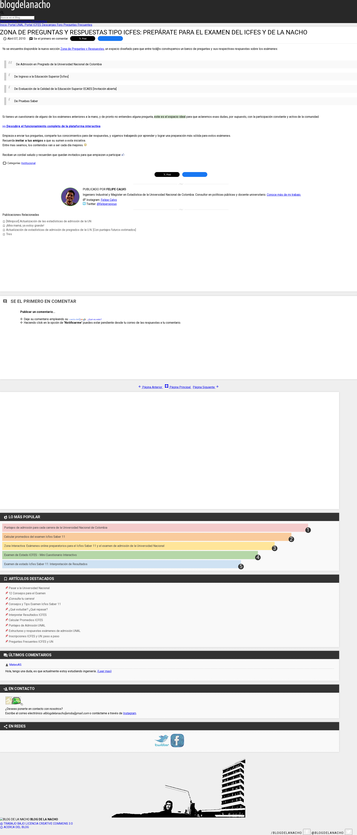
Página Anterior (150, 387)
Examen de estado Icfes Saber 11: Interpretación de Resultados (45, 564)
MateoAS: (15, 664)
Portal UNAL (16, 25)
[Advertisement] (181, 259)
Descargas (49, 25)
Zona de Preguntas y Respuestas (82, 49)
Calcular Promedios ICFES (26, 620)
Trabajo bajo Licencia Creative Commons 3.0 (36, 823)
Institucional (28, 163)
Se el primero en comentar (48, 38)
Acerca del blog (14, 827)
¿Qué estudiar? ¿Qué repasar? (28, 609)
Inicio (4, 25)
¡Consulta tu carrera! (22, 598)
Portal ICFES (33, 25)
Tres (7, 234)
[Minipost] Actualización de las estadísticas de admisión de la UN (46, 221)
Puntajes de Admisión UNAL (27, 625)
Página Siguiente (206, 387)
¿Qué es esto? (95, 319)
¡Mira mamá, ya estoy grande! (23, 225)
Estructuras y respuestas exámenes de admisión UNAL (45, 631)
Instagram (129, 713)
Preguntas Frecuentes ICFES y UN (31, 641)
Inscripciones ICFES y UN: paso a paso (34, 636)
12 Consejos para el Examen (27, 593)
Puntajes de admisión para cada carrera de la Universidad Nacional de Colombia (55, 527)
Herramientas (9, 21)
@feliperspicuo (107, 204)
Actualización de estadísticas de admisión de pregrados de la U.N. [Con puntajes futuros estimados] (69, 230)
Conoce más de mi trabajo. (284, 194)
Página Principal (177, 387)
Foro (60, 25)
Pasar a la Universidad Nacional (29, 588)
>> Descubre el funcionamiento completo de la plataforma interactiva (51, 126)
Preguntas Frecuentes (32, 21)
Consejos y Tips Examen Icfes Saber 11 (35, 604)
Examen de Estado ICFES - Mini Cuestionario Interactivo (40, 555)
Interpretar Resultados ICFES (28, 615)
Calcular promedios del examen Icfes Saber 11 (34, 536)
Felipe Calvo (109, 200)
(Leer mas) (104, 671)
